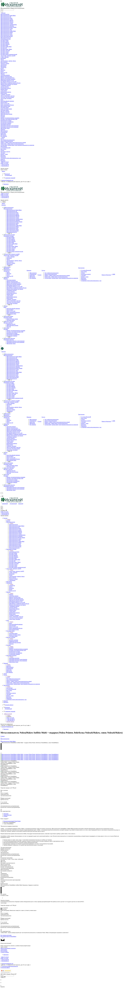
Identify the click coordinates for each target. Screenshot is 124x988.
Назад (8, 519)
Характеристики (7, 815)
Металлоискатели (13, 524)
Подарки (11, 647)
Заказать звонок (10, 721)
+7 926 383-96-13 (5, 165)
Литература (12, 585)
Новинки (8, 665)
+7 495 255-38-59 (5, 164)
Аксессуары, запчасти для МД (16, 571)
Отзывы (5, 816)
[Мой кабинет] (1, 495)
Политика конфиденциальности (10, 966)
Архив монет (4, 949)
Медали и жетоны (13, 640)
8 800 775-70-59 (5, 162)
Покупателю (9, 687)
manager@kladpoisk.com (7, 180)
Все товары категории (6, 935)
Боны (10, 623)
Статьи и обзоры (5, 952)
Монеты (11, 594)
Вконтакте (6, 184)
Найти (2, 977)
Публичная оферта (5, 967)
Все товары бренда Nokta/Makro (8, 936)
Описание (5, 813)
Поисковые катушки (14, 551)
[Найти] (2, 11)
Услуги (8, 677)
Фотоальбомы (4, 950)
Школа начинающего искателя (8, 948)
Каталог (8, 520)
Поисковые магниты (14, 658)
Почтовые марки (13, 633)
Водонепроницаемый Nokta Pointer (12, 821)
